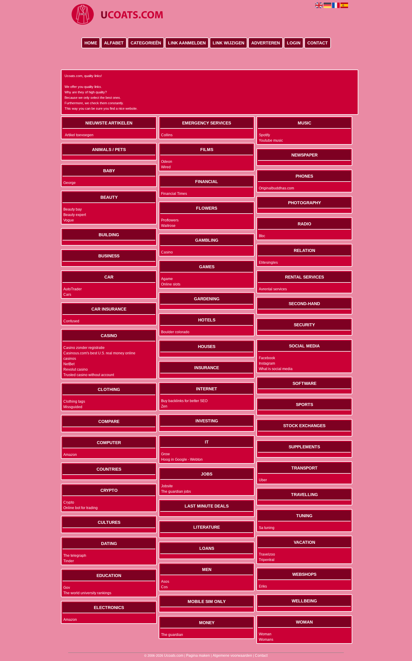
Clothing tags (74, 401)
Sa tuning (266, 528)
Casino (167, 252)
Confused (71, 321)
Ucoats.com (173, 655)
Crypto (68, 502)
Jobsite (167, 486)
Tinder (68, 561)
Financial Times (174, 194)
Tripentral (266, 560)
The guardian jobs (176, 491)
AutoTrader (72, 289)
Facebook (267, 358)
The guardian (172, 635)
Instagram (267, 363)
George (69, 183)
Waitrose (168, 226)
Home (90, 42)
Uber (263, 480)
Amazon (70, 455)
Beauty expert (74, 215)
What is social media (276, 369)
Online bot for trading (80, 508)
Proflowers (170, 220)
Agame (167, 279)
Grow (165, 454)
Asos (165, 581)
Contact (317, 42)
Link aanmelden (187, 42)
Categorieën (146, 42)
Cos (164, 587)
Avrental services (273, 289)
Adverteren (265, 42)
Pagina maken (198, 655)
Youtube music (271, 140)
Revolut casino (75, 369)
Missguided (72, 407)
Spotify (264, 135)
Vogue (68, 220)
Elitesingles (268, 262)
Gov (66, 587)
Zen (164, 406)
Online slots (170, 284)
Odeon (166, 162)
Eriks (263, 586)
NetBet (68, 364)
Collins (167, 135)
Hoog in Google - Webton (182, 459)
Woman (265, 634)
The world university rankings (87, 593)
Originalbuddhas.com (276, 188)
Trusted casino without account (88, 375)
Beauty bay (72, 209)
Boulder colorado (175, 332)
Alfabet (114, 42)
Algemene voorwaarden (232, 655)
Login (293, 42)
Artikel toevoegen (79, 135)
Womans (266, 639)
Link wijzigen (228, 42)
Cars (67, 294)
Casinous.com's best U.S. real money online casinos (99, 356)
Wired (166, 167)
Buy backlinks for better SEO (184, 401)
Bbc (262, 236)
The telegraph (74, 555)
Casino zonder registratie (84, 348)
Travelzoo (267, 554)
